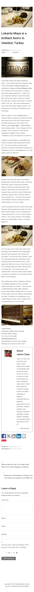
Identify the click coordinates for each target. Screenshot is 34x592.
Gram (9, 118)
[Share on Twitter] (8, 436)
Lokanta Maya (14, 125)
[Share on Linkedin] (18, 436)
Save (4, 440)
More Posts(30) (24, 428)
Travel (18, 446)
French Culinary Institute (17, 86)
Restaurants (12, 446)
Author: (3, 52)
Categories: (5, 446)
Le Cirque (11, 88)
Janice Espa (23, 354)
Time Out (8, 96)
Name (3, 518)
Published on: (5, 50)
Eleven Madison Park (25, 88)
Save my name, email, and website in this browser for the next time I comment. (15, 546)
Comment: (15, 52)
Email (3, 526)
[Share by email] (23, 436)
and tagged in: (5, 448)
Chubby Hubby (19, 584)
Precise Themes (24, 586)
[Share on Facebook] (3, 436)
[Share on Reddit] (13, 436)
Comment (5, 500)
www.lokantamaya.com (9, 339)
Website (4, 534)
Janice (8, 52)
